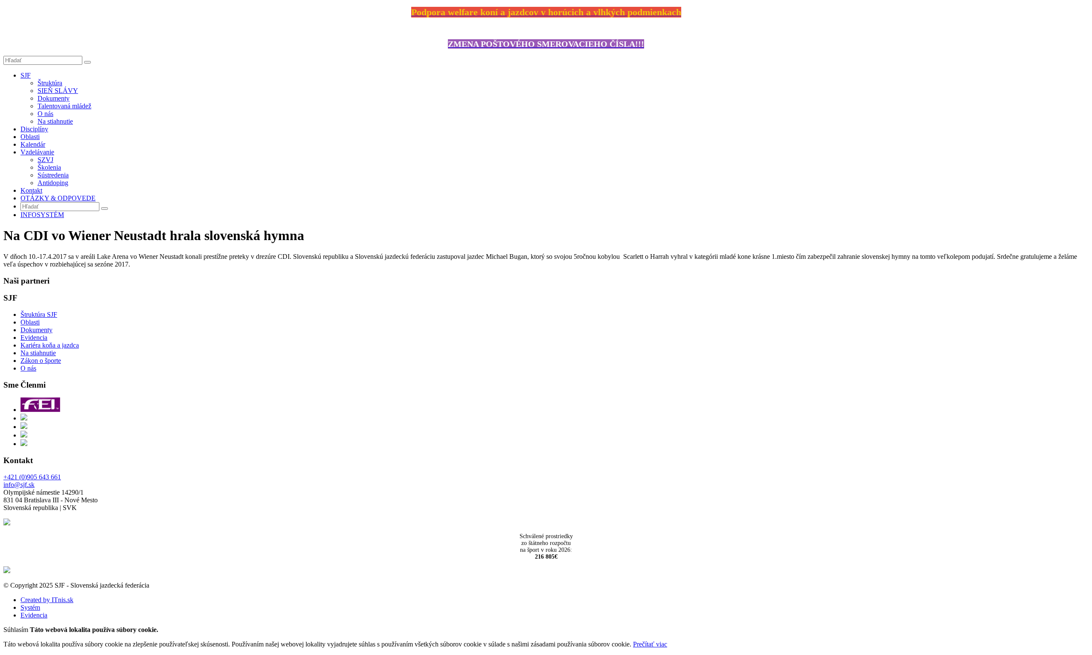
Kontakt (31, 190)
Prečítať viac (650, 644)
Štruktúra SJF (38, 314)
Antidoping (53, 182)
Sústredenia (53, 175)
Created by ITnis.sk (46, 599)
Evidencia (33, 337)
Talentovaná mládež (64, 106)
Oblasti (30, 136)
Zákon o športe (40, 360)
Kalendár (32, 144)
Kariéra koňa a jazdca (49, 345)
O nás (45, 113)
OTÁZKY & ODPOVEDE (58, 198)
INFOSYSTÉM (42, 214)
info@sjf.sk (19, 484)
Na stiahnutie (55, 121)
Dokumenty (54, 98)
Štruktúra (50, 83)
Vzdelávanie (37, 152)
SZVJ (45, 159)
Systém (30, 607)
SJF (25, 75)
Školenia (49, 167)
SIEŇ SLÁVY (58, 90)
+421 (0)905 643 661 (32, 477)
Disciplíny (34, 129)
